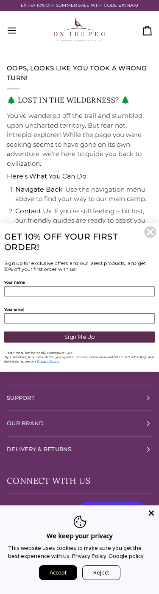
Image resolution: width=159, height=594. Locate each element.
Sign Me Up (79, 337)
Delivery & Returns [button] (39, 449)
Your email (14, 309)
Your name (14, 282)
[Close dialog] (150, 231)
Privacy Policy (89, 556)
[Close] (151, 513)
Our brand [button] (25, 423)
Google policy (126, 556)
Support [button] (21, 397)
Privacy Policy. (48, 361)
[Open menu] (19, 30)
